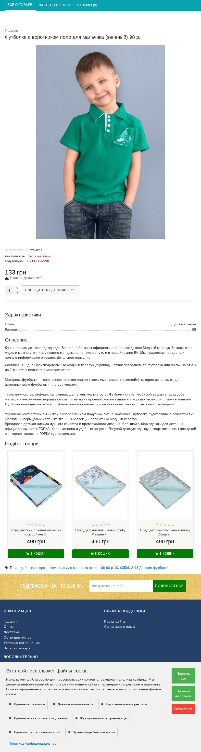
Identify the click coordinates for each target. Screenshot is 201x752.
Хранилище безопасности (94, 732)
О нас (9, 627)
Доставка (11, 632)
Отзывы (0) (87, 5)
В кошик (37, 553)
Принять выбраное (183, 693)
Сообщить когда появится (50, 290)
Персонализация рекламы (127, 704)
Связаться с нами (119, 627)
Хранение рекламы (29, 704)
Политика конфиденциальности (34, 743)
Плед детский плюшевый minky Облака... (165, 532)
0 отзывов (33, 250)
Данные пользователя (75, 704)
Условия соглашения (22, 643)
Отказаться (183, 709)
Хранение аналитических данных (40, 718)
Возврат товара (17, 648)
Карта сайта (114, 621)
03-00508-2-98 (126, 568)
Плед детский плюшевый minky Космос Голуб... (36, 532)
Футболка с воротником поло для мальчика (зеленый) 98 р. (66, 568)
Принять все (183, 675)
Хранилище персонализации (37, 732)
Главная (11, 30)
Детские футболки (153, 568)
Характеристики (55, 5)
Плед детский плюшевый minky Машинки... (100, 532)
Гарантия (12, 621)
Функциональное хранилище (103, 718)
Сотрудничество (18, 637)
